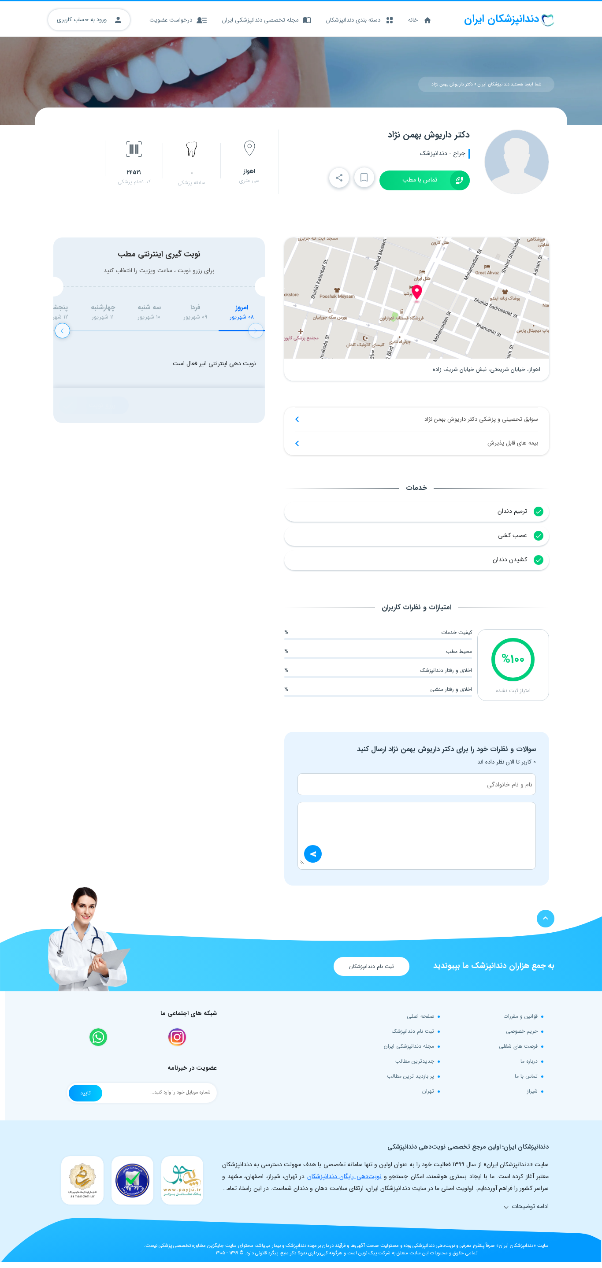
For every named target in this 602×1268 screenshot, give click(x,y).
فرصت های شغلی (518, 1046)
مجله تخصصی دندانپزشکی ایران (260, 20)
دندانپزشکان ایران (493, 84)
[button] (62, 330)
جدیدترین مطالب (414, 1061)
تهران (428, 1091)
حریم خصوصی (522, 1031)
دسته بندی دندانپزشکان (353, 20)
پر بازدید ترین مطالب (410, 1076)
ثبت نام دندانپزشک (413, 1031)
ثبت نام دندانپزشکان (371, 966)
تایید (85, 1093)
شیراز (532, 1091)
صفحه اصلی (420, 1016)
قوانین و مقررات (520, 1016)
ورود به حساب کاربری (82, 19)
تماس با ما (526, 1076)
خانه (413, 20)
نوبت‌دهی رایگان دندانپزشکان (344, 1176)
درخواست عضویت (170, 20)
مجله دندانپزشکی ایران (409, 1046)
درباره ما (529, 1061)
